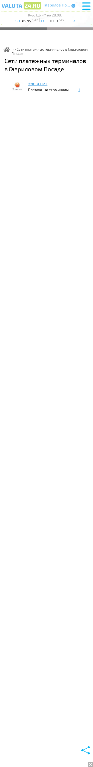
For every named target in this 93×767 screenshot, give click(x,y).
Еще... (73, 21)
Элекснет (37, 83)
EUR (44, 21)
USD (16, 21)
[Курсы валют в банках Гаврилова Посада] (21, 9)
